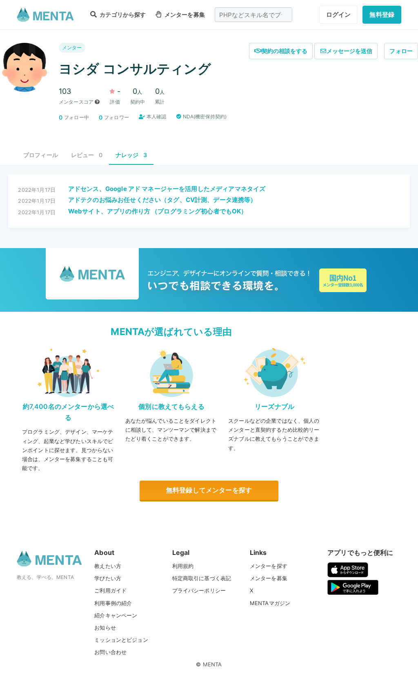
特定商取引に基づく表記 (201, 578)
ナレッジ (131, 154)
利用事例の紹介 (113, 603)
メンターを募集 (184, 14)
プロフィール (40, 154)
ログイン (338, 14)
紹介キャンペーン (115, 615)
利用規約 (183, 566)
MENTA (212, 664)
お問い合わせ (110, 652)
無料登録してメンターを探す (209, 490)
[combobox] (253, 14)
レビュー (86, 154)
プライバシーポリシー (199, 590)
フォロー (401, 50)
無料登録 (381, 14)
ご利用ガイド (110, 590)
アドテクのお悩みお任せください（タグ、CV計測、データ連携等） (162, 200)
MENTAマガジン (270, 603)
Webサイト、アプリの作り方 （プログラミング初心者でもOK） (157, 211)
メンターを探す (268, 566)
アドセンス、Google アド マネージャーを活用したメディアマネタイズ (166, 189)
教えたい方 (107, 566)
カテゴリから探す (122, 14)
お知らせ (105, 627)
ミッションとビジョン (121, 640)
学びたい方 (107, 578)
